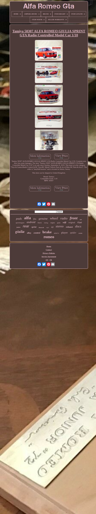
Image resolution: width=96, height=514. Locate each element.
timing (46, 223)
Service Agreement (49, 257)
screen (80, 233)
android (31, 222)
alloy (29, 233)
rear (26, 226)
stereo (60, 226)
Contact (49, 250)
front (74, 218)
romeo (49, 237)
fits (34, 219)
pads (19, 218)
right (47, 227)
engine (52, 223)
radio (63, 218)
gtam (58, 223)
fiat (79, 223)
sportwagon (20, 223)
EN (47, 260)
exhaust (69, 227)
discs (78, 226)
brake (47, 232)
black (40, 223)
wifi (64, 222)
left (52, 227)
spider (73, 232)
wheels (56, 233)
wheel (54, 218)
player (64, 232)
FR (51, 260)
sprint (33, 227)
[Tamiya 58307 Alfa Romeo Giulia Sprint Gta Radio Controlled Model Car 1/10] (48, 50)
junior (18, 227)
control (37, 233)
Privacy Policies (49, 253)
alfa (27, 218)
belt (81, 219)
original (71, 222)
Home (48, 246)
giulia (20, 231)
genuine (43, 218)
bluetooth (41, 227)
